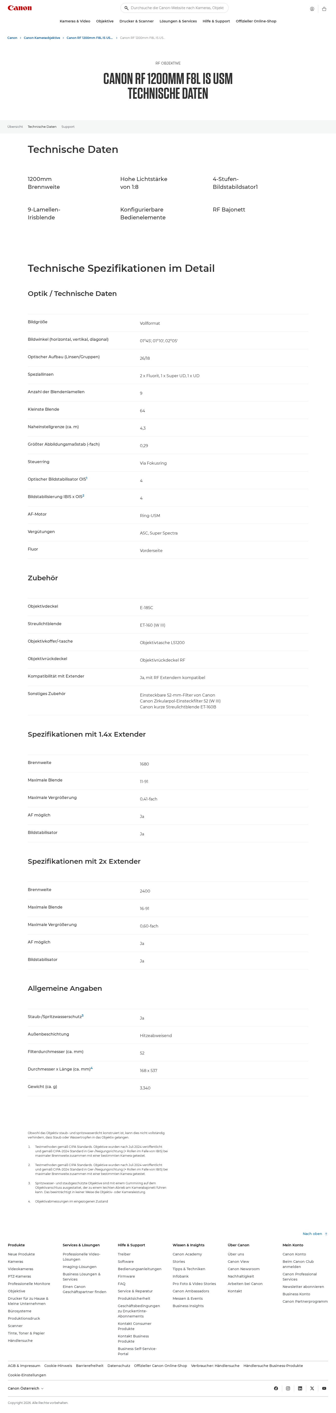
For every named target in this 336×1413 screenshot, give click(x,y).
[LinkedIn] (300, 1388)
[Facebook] (276, 1388)
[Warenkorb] (324, 9)
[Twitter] (312, 1388)
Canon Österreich (24, 1388)
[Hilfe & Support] (232, 21)
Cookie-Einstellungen (27, 1375)
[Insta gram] (288, 1388)
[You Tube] (324, 1388)
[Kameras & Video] (92, 21)
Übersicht (15, 127)
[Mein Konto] (312, 9)
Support (68, 127)
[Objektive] (116, 21)
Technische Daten (42, 127)
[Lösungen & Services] (199, 21)
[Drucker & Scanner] (156, 21)
